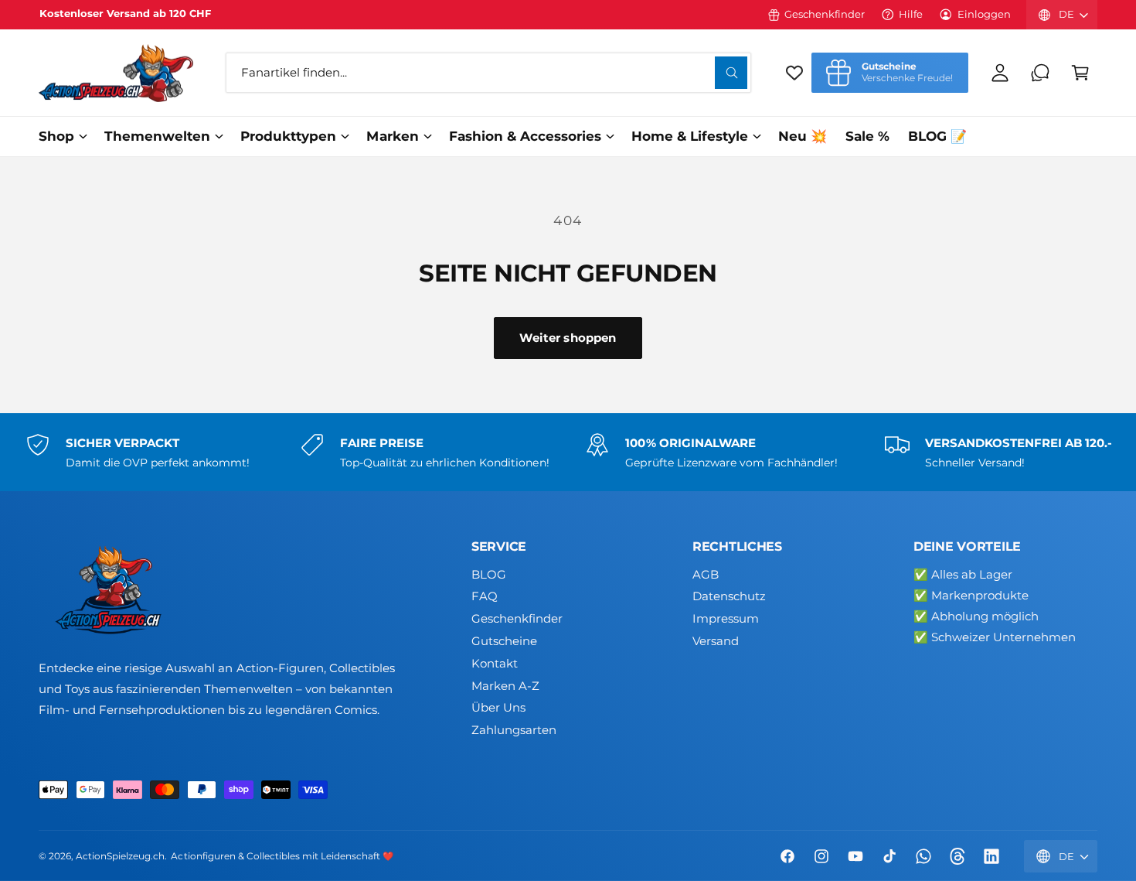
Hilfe (911, 14)
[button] (1080, 73)
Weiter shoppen (567, 337)
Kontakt (494, 663)
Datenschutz (729, 596)
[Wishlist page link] (794, 72)
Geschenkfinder (824, 14)
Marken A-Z (505, 685)
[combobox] (488, 73)
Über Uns (498, 707)
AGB (705, 574)
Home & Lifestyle (689, 136)
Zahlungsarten (513, 729)
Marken (392, 136)
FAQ (484, 596)
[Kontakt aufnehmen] (1040, 73)
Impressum (725, 618)
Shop (56, 136)
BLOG (488, 574)
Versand (715, 640)
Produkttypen (288, 136)
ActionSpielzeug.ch (120, 856)
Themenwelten (157, 136)
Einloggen (984, 14)
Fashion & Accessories (525, 136)
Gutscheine (504, 640)
